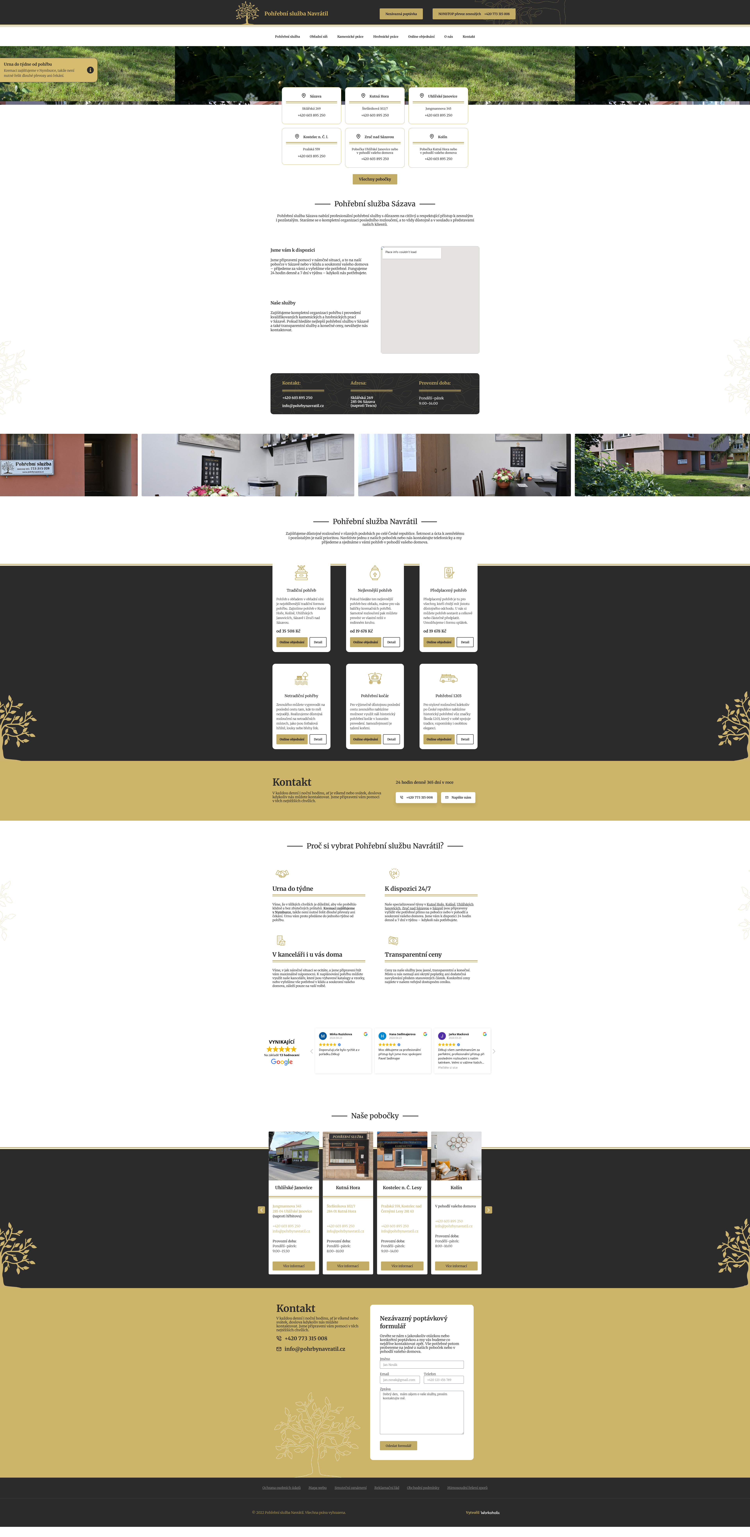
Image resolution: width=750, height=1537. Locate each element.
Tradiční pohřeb (301, 590)
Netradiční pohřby (301, 695)
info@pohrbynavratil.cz (291, 1231)
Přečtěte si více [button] (328, 1067)
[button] (494, 1052)
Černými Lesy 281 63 (288, 1211)
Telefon (430, 1374)
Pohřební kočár (375, 695)
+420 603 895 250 (286, 1226)
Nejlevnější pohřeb (375, 590)
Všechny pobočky (375, 179)
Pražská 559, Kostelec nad (292, 1206)
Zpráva (385, 1389)
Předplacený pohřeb (448, 590)
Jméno (385, 1359)
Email (384, 1374)
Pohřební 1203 (449, 695)
